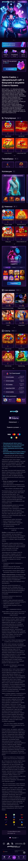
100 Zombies (9, 384)
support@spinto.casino (14, 831)
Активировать (10, 69)
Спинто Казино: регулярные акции (12, 446)
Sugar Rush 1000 (10, 388)
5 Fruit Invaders (10, 377)
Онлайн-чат (12, 833)
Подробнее (14, 283)
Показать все (21, 827)
